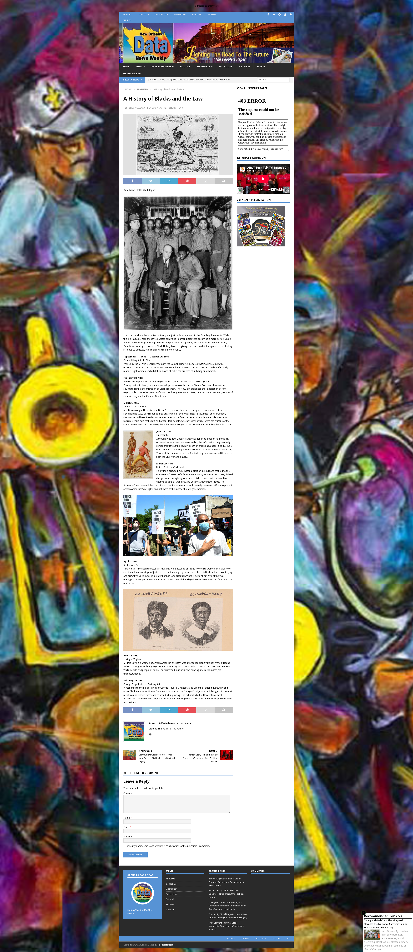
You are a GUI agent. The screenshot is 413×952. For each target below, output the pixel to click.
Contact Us (143, 14)
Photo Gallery (132, 73)
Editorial (196, 14)
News (139, 66)
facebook (230, 938)
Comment (128, 793)
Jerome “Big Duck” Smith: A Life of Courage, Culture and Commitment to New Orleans (227, 882)
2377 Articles (186, 723)
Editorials (203, 66)
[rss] (291, 14)
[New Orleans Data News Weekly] (206, 61)
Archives (212, 14)
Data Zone (225, 66)
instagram (261, 938)
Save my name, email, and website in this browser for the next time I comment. (168, 845)
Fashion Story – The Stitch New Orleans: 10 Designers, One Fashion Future (226, 894)
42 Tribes (244, 66)
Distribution (162, 14)
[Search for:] (273, 79)
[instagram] (279, 14)
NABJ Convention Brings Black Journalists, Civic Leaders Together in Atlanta (226, 926)
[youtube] (285, 14)
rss (288, 938)
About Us (127, 14)
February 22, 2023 (136, 107)
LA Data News (155, 107)
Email (126, 827)
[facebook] (268, 14)
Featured (172, 107)
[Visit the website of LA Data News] (150, 734)
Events (261, 66)
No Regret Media (165, 944)
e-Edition (127, 20)
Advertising (180, 14)
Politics (185, 66)
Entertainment (161, 66)
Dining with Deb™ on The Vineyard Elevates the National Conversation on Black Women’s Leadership (386, 924)
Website (127, 836)
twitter (245, 938)
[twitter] (274, 14)
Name (127, 817)
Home (126, 66)
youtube (276, 938)
